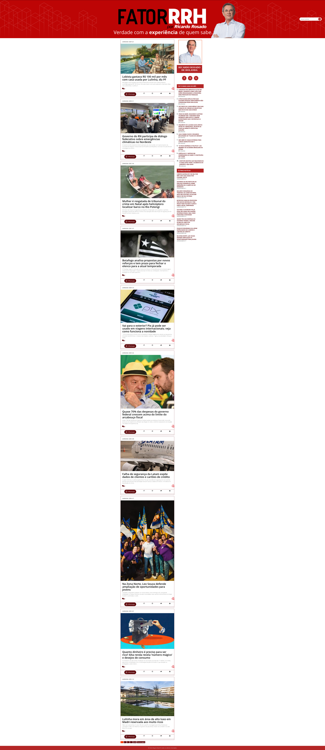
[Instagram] (190, 78)
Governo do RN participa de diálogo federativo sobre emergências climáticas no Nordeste (186, 184)
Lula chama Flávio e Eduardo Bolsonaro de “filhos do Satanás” (190, 135)
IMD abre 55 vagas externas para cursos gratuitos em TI (189, 141)
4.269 (134, 742)
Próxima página (141, 742)
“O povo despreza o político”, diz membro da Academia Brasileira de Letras (190, 147)
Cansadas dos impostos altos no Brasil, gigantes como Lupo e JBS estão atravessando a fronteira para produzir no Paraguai (190, 92)
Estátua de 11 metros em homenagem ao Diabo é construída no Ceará (190, 155)
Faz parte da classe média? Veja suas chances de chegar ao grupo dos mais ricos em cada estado (190, 108)
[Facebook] (184, 78)
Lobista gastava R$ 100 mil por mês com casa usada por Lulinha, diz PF (187, 175)
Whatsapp (131, 94)
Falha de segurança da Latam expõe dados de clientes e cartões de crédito (187, 230)
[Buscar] (319, 19)
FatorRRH (162, 19)
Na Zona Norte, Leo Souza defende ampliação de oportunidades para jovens (186, 237)
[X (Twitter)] (196, 78)
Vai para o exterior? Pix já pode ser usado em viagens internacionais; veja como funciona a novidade (186, 212)
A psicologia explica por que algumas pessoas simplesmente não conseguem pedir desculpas (190, 100)
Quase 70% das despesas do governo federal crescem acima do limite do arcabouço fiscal (186, 221)
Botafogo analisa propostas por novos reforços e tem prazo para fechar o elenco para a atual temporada (187, 202)
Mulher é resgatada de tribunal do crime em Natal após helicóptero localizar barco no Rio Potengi (186, 193)
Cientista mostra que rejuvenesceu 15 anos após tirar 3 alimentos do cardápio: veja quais (191, 162)
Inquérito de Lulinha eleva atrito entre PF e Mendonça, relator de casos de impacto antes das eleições (190, 127)
